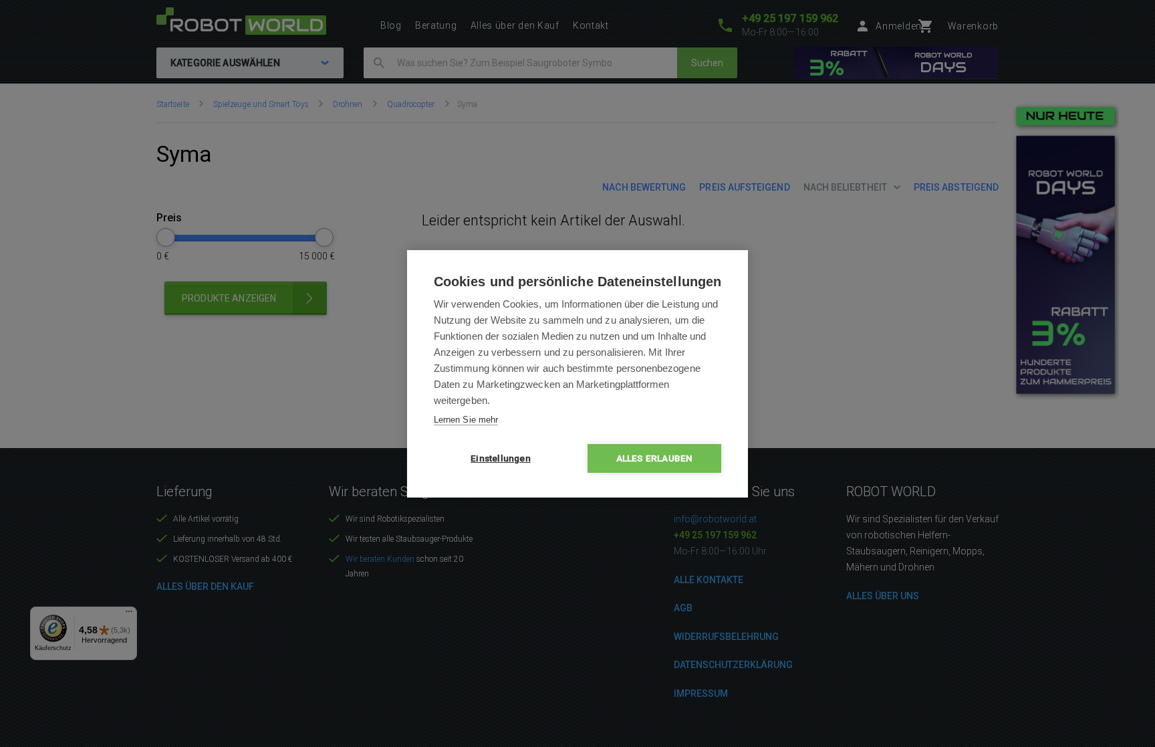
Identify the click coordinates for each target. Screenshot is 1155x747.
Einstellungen (501, 458)
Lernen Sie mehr (466, 420)
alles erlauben (654, 458)
